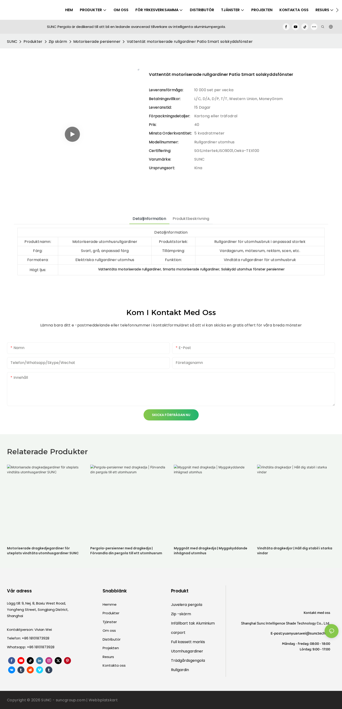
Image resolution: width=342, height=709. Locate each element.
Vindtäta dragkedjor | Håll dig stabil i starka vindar (294, 550)
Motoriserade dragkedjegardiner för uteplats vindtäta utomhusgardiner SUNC (43, 550)
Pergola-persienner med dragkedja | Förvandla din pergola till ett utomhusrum (126, 550)
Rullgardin (180, 669)
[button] (337, 10)
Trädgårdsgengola (188, 660)
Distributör (112, 639)
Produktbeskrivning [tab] (191, 218)
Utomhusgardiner (187, 651)
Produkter (33, 41)
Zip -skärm (181, 614)
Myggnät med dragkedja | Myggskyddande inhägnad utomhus (210, 550)
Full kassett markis (188, 642)
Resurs (108, 656)
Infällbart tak (183, 623)
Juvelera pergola (186, 604)
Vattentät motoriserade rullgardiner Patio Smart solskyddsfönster (190, 41)
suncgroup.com (71, 700)
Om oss (109, 630)
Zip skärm (58, 41)
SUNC (12, 41)
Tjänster (110, 621)
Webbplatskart (103, 700)
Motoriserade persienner (97, 41)
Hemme (110, 604)
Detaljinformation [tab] (149, 218)
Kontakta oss (114, 665)
